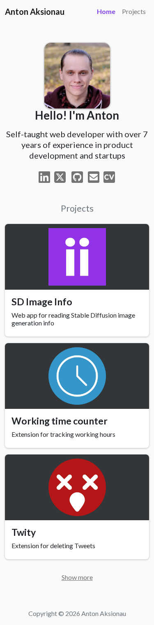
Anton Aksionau (34, 11)
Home (106, 11)
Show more (77, 577)
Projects (134, 11)
